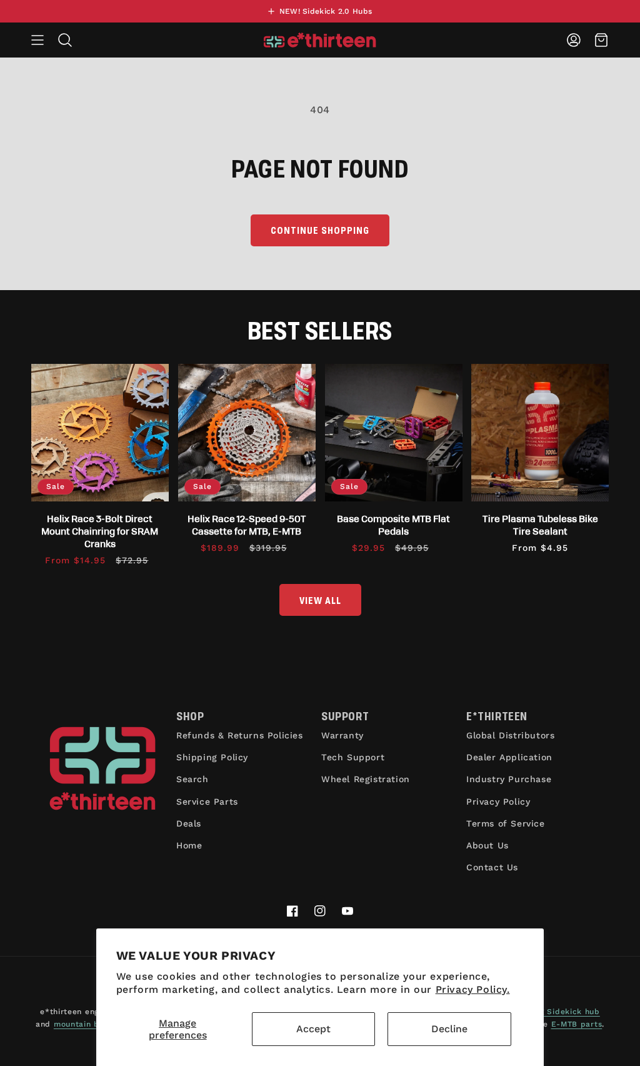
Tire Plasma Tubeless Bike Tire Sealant (540, 524)
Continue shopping (320, 229)
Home (189, 845)
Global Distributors (510, 735)
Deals (188, 823)
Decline (449, 1029)
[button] (37, 40)
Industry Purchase (508, 779)
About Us (487, 845)
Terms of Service (505, 823)
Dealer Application (509, 757)
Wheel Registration (365, 779)
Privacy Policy (498, 802)
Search (192, 779)
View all (320, 599)
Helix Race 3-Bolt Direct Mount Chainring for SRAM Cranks (99, 531)
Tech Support (352, 757)
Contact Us (492, 867)
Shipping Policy (212, 757)
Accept (313, 1029)
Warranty (342, 735)
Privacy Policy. (473, 989)
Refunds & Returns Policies (239, 735)
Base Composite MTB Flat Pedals (393, 524)
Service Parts (207, 802)
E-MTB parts (576, 1024)
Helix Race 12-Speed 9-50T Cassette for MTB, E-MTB (247, 524)
